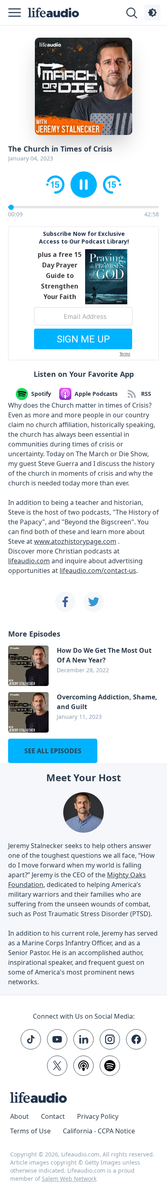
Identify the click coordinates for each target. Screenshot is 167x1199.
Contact (53, 1116)
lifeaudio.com (29, 560)
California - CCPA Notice (99, 1131)
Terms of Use (30, 1131)
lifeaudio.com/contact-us (98, 570)
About (19, 1116)
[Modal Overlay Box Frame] (83, 293)
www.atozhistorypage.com (75, 541)
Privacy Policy (97, 1116)
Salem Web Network (69, 1178)
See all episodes (52, 750)
